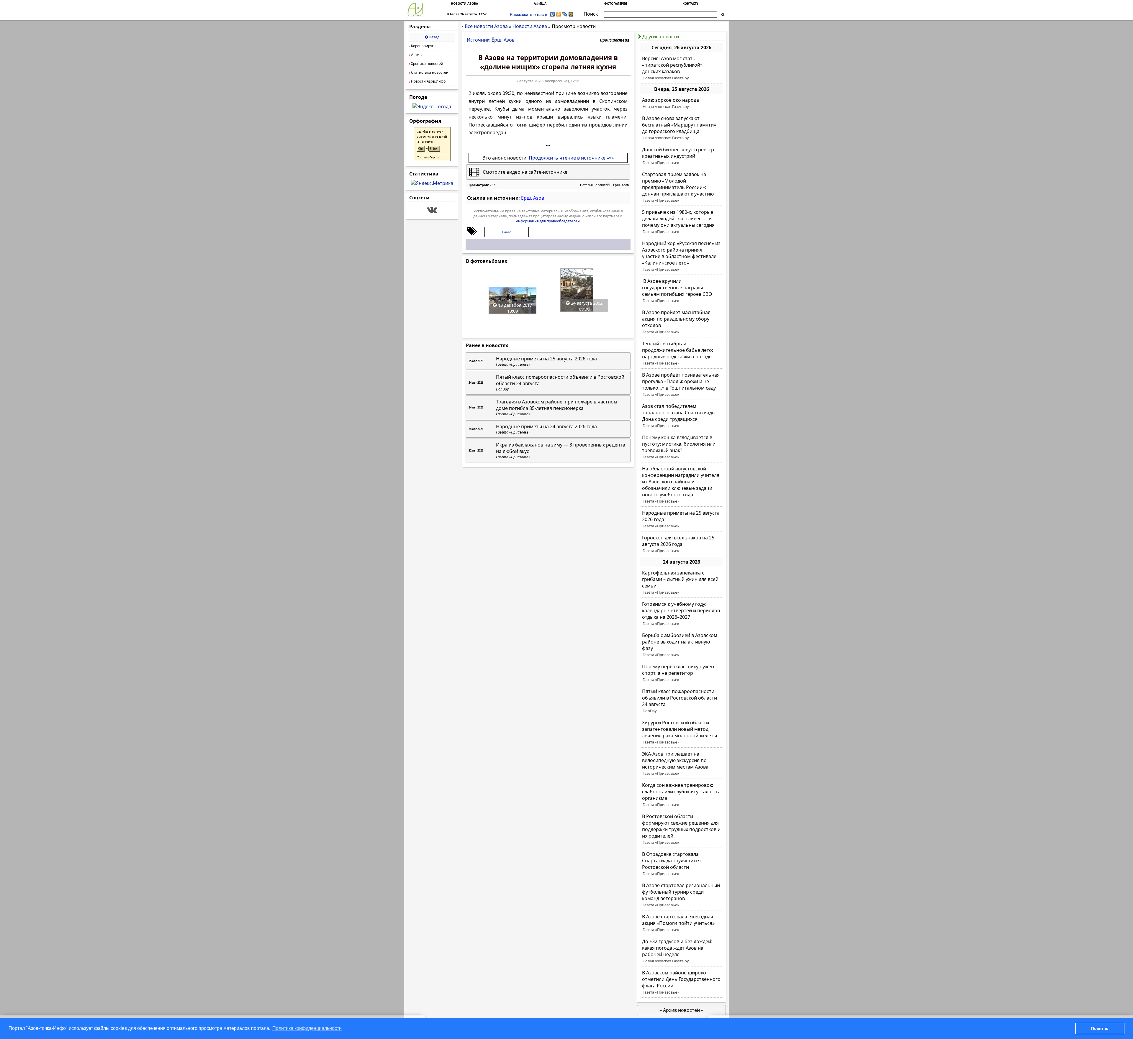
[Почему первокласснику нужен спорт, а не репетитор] (681, 673)
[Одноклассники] (559, 14)
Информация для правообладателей (547, 221)
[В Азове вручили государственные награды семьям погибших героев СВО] (681, 291)
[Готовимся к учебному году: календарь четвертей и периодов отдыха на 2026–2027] (681, 614)
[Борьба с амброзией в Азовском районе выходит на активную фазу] (681, 645)
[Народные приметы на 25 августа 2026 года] (681, 519)
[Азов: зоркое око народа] (681, 103)
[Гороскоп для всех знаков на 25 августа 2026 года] (681, 544)
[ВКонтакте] (552, 14)
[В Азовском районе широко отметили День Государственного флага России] (681, 982)
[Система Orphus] (432, 159)
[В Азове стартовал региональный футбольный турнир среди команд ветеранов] (681, 895)
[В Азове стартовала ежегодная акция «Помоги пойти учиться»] (681, 923)
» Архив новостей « (681, 1010)
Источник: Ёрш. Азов (491, 40)
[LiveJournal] (565, 14)
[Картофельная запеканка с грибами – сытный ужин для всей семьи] (681, 582)
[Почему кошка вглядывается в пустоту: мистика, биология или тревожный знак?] (681, 447)
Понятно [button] (1100, 1028)
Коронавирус (421, 45)
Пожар (506, 232)
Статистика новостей (428, 72)
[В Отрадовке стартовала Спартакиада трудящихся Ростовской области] (681, 864)
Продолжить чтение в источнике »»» (571, 158)
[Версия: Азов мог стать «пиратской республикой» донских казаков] (681, 68)
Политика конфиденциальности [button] (307, 1028)
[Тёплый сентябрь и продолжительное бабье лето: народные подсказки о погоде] (681, 353)
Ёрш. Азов (532, 198)
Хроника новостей (426, 63)
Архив (415, 54)
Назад (433, 37)
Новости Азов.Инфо (427, 81)
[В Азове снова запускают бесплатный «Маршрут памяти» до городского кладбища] (681, 128)
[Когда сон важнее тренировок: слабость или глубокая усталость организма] (681, 795)
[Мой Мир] (571, 14)
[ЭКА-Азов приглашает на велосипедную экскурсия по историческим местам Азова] (681, 764)
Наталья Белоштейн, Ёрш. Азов (604, 185)
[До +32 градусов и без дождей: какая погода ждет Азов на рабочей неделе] (681, 951)
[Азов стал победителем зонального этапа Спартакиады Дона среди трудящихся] (681, 416)
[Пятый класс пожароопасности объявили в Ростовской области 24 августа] (681, 701)
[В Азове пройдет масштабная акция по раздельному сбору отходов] (681, 322)
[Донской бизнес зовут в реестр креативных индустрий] (681, 156)
